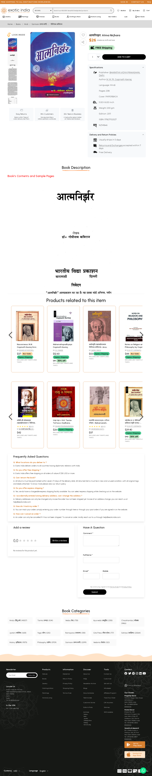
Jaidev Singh (96, 350)
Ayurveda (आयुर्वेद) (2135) (103, 620)
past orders (94, 509)
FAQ (149, 2)
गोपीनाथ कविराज (56, 24)
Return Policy (67, 679)
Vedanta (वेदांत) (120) (101, 642)
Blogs (85, 688)
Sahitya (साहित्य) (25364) (131, 633)
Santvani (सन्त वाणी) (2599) (75, 642)
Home (10, 24)
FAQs (85, 679)
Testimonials (87, 698)
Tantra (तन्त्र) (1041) (45, 620)
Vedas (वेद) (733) (71, 620)
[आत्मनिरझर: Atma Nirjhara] (12, 45)
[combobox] (81, 10)
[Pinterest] (133, 674)
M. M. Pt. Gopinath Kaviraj (119, 79)
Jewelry (44, 683)
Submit (95, 592)
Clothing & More (47, 688)
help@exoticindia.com (22, 502)
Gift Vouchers (108, 702)
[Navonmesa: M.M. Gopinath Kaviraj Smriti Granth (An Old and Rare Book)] (27, 341)
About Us (86, 674)
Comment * (88, 533)
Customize (107, 679)
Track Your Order (109, 698)
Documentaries (88, 693)
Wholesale (107, 688)
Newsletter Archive (89, 683)
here (74, 509)
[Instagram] (137, 674)
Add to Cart (124, 57)
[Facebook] (125, 674)
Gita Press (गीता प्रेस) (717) (103, 633)
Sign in (124, 2)
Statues (44, 674)
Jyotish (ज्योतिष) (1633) (18, 633)
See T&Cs (26, 119)
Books (18, 24)
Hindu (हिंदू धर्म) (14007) (18, 620)
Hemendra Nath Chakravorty (96, 430)
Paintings (45, 693)
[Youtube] (144, 674)
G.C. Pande (59, 350)
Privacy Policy (126, 587)
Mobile (105, 571)
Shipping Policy (68, 688)
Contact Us (107, 674)
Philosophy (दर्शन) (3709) (46, 642)
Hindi (26, 24)
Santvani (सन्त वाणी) (39, 24)
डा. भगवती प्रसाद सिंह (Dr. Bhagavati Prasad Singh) (27, 430)
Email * (86, 571)
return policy (61, 484)
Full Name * (88, 555)
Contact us (137, 2)
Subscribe (31, 675)
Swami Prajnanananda (64, 426)
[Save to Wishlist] (83, 36)
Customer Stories (89, 702)
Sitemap (107, 707)
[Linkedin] (140, 674)
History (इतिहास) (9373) (18, 642)
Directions (127, 706)
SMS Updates (108, 712)
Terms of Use (114, 587)
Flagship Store (130, 696)
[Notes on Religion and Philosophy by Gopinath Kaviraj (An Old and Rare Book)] (135, 341)
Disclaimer (66, 674)
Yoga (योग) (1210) (43, 633)
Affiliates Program (110, 693)
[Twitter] (129, 674)
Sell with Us (108, 683)
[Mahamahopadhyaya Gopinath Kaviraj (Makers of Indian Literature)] (63, 341)
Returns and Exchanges (111, 145)
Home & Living (47, 698)
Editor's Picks (88, 707)
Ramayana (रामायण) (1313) (75, 633)
